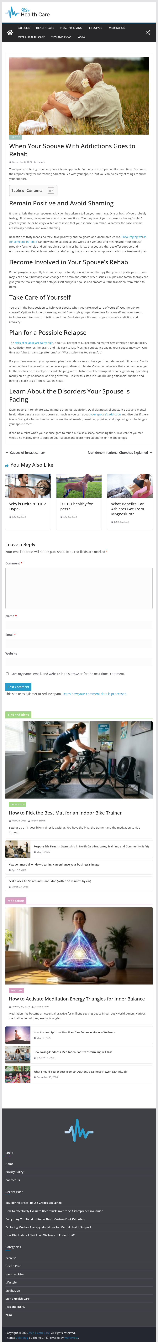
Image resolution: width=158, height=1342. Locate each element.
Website (11, 653)
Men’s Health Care (31, 37)
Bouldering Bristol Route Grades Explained (33, 1203)
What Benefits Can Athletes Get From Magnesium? (128, 509)
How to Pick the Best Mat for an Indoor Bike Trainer (65, 813)
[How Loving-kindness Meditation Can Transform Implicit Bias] (17, 1054)
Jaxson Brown (38, 820)
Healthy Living (71, 28)
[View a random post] (148, 32)
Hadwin (41, 162)
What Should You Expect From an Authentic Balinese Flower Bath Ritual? (80, 1071)
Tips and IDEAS (61, 37)
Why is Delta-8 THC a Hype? (27, 506)
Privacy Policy (14, 1172)
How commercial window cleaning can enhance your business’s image (53, 864)
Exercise (24, 28)
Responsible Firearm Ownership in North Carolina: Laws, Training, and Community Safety (91, 846)
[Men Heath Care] (10, 32)
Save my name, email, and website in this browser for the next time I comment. (68, 674)
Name (11, 616)
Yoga (81, 37)
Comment (13, 563)
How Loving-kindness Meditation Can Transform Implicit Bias (73, 1052)
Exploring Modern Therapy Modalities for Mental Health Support (48, 1227)
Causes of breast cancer (27, 452)
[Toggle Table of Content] (48, 190)
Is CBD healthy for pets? (76, 506)
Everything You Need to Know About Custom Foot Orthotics (45, 1219)
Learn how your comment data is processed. (94, 694)
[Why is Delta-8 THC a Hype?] (27, 477)
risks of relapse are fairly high (34, 343)
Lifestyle (96, 28)
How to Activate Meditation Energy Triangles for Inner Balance (77, 998)
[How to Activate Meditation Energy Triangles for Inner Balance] (78, 946)
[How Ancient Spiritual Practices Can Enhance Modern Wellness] (17, 1035)
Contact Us (12, 1180)
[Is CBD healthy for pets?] (79, 477)
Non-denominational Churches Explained (118, 452)
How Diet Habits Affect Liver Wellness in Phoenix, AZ (40, 1235)
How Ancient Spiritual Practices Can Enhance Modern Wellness (74, 1032)
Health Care (45, 28)
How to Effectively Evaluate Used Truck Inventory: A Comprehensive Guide (54, 1211)
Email (10, 635)
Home (9, 1164)
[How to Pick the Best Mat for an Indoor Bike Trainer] (78, 760)
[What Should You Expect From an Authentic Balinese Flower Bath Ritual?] (17, 1074)
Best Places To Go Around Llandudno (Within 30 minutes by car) (49, 881)
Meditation (117, 28)
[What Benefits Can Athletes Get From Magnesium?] (129, 477)
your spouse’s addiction (105, 414)
